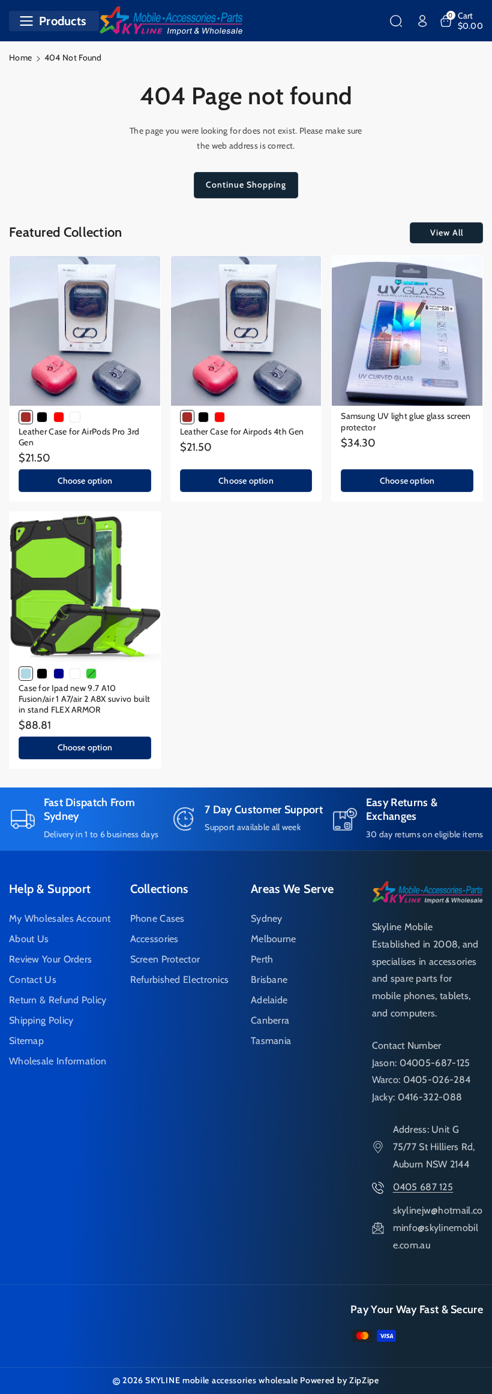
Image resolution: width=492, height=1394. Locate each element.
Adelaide (269, 1000)
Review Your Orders (50, 959)
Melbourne (273, 939)
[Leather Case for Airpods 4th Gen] (246, 331)
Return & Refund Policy (58, 1000)
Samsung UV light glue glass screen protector (405, 421)
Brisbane (269, 979)
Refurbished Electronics (179, 979)
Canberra (270, 1020)
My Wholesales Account (59, 918)
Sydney (267, 918)
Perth (262, 959)
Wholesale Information (57, 1061)
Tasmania (271, 1040)
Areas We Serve (292, 889)
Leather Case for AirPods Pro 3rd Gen (79, 437)
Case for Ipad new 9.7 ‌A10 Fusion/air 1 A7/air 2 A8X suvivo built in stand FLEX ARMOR (84, 699)
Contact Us (32, 979)
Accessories (154, 939)
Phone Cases (157, 918)
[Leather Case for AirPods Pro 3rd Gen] (85, 331)
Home (20, 57)
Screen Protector (165, 959)
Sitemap (26, 1040)
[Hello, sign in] (422, 21)
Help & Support (50, 889)
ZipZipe (364, 1380)
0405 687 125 (423, 1187)
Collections (159, 889)
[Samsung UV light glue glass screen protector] (407, 331)
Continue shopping (246, 184)
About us (29, 939)
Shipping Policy (41, 1020)
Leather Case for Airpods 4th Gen (242, 431)
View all (446, 232)
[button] (54, 21)
